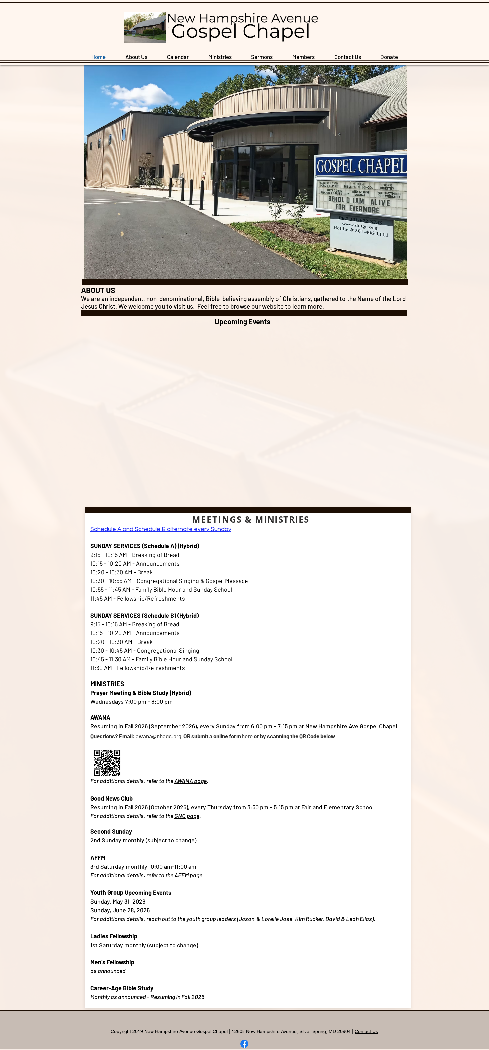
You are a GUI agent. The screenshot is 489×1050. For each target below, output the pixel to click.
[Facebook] (244, 1043)
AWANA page (190, 780)
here (247, 736)
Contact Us (366, 1031)
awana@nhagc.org (159, 736)
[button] (219, 57)
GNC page (186, 815)
